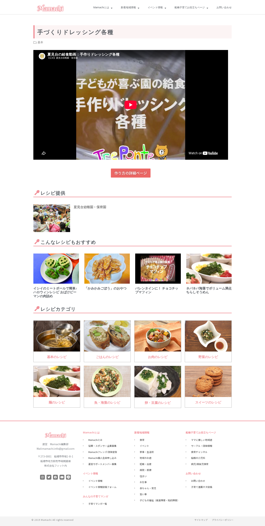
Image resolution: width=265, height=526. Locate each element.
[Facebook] (55, 477)
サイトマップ (201, 519)
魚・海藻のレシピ (107, 403)
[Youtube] (61, 477)
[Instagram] (42, 477)
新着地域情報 (128, 8)
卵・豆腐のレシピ (158, 403)
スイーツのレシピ (208, 403)
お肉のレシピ (157, 357)
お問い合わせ (224, 8)
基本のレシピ (57, 357)
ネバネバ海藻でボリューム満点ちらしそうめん (209, 291)
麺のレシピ (57, 403)
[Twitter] (49, 477)
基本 (40, 42)
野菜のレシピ (208, 357)
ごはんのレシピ (107, 357)
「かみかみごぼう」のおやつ (105, 289)
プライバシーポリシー (222, 519)
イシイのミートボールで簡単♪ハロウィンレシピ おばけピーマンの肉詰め (55, 293)
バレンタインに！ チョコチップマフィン (156, 291)
